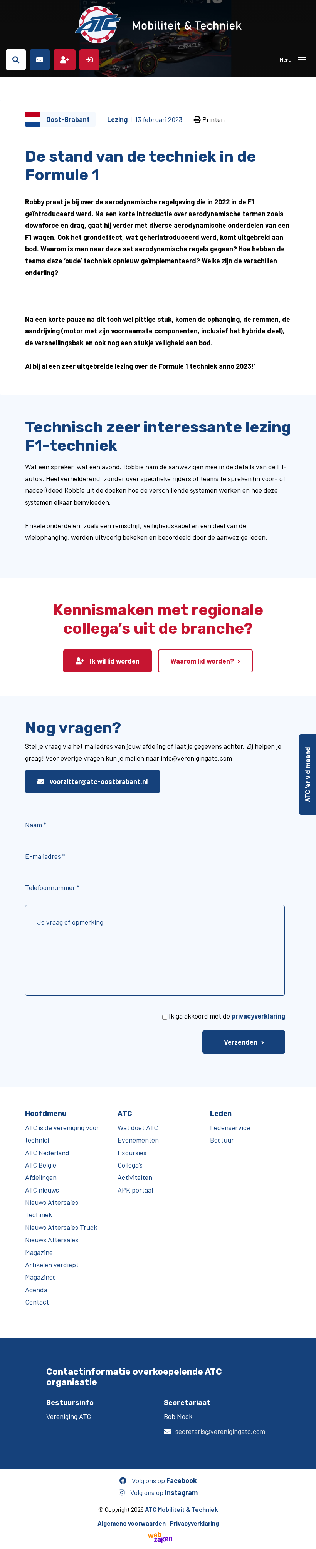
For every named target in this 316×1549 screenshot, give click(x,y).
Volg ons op (163, 1480)
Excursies (132, 1152)
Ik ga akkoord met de (227, 1016)
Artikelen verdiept (52, 1264)
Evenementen (138, 1140)
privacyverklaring (258, 1016)
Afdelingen (41, 1177)
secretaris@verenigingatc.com (220, 1431)
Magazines (40, 1277)
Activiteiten (135, 1177)
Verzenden (240, 1042)
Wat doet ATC (138, 1127)
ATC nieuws (42, 1190)
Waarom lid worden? (202, 661)
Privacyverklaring (194, 1523)
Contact (37, 1302)
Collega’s (130, 1165)
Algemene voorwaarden (131, 1523)
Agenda (36, 1289)
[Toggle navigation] (301, 59)
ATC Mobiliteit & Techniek (181, 1509)
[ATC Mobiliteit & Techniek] (158, 24)
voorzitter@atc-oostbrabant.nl (98, 781)
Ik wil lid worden (114, 661)
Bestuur (222, 1140)
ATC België (40, 1165)
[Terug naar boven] (306, 1539)
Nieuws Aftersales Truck (61, 1227)
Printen (213, 119)
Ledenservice (230, 1127)
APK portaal (135, 1190)
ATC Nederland (47, 1152)
